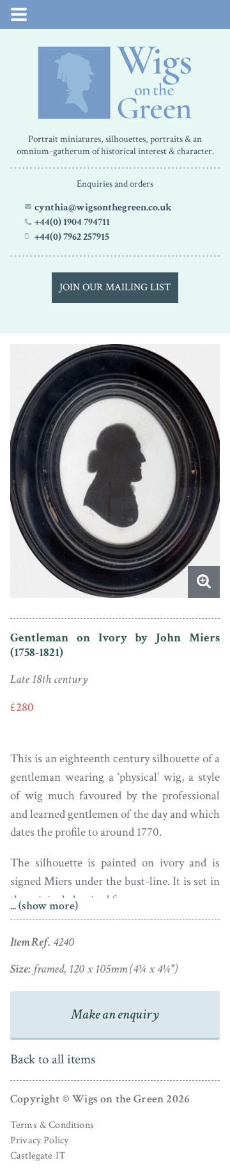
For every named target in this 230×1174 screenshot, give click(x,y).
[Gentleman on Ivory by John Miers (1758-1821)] (115, 82)
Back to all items (52, 1059)
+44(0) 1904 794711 (72, 221)
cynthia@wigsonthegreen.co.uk (103, 207)
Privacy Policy (39, 1140)
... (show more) (44, 905)
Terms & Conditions (52, 1125)
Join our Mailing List (115, 287)
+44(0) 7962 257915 (71, 236)
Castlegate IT (37, 1155)
